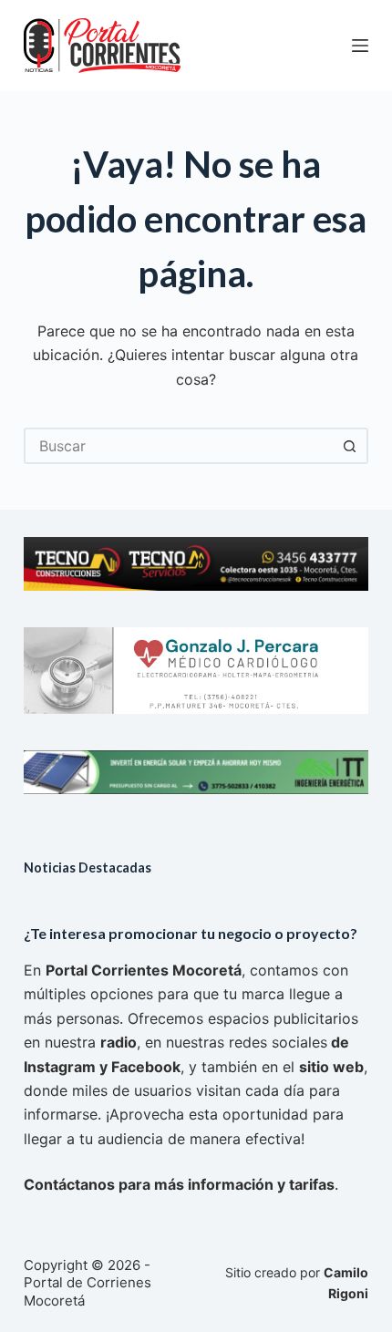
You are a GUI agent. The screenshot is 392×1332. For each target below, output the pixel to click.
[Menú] (360, 45)
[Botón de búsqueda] (350, 446)
